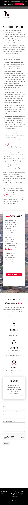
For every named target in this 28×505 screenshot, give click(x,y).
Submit (6, 443)
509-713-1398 (6, 1)
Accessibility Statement (13, 494)
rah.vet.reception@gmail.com (19, 1)
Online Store (19, 4)
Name (5, 406)
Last (16, 411)
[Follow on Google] (15, 501)
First (4, 411)
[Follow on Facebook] (12, 501)
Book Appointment (14, 7)
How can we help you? (9, 421)
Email (5, 414)
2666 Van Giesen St (14, 333)
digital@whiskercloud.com (12, 144)
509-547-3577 (14, 394)
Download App (9, 4)
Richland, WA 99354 (14, 335)
